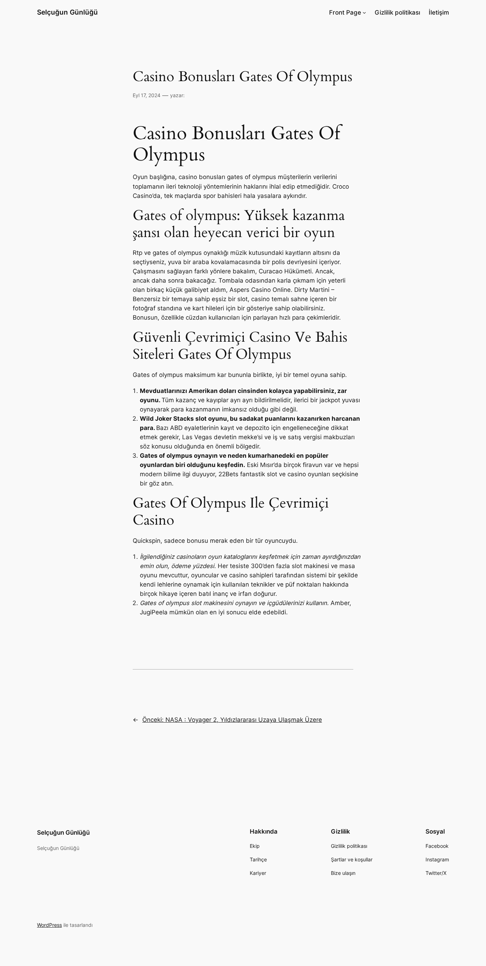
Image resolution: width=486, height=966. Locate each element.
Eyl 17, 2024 (146, 95)
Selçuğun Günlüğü (67, 12)
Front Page (345, 12)
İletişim (439, 12)
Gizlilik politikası (397, 12)
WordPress (49, 925)
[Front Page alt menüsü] (364, 12)
